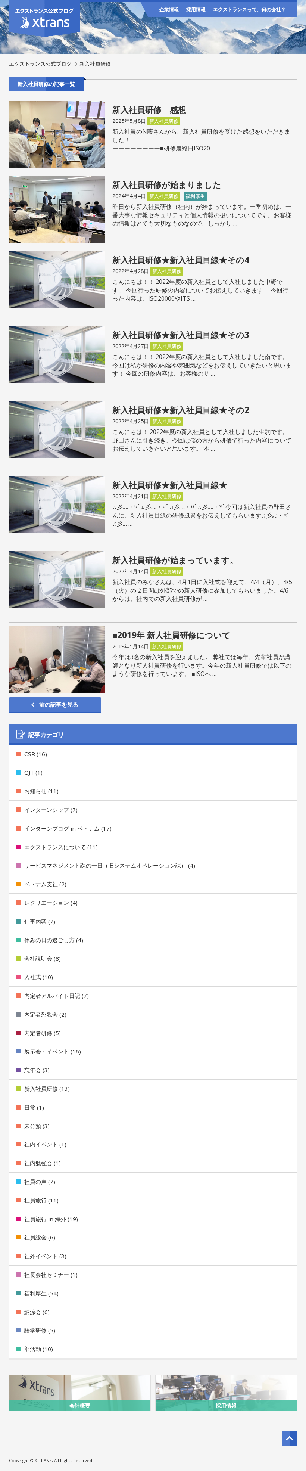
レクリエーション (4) (51, 902)
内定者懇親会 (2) (45, 1014)
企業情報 (169, 9)
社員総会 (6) (39, 1237)
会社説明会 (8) (42, 958)
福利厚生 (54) (41, 1293)
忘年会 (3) (37, 1070)
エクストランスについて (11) (61, 847)
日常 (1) (34, 1107)
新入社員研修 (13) (47, 1088)
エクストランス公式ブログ (40, 63)
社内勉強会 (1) (42, 1163)
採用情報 (196, 9)
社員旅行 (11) (41, 1200)
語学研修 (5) (39, 1330)
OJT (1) (33, 772)
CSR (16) (35, 754)
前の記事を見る (58, 704)
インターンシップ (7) (51, 809)
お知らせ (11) (41, 791)
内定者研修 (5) (42, 1033)
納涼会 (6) (37, 1312)
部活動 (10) (38, 1349)
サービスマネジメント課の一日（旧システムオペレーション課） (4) (109, 865)
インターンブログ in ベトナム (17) (68, 828)
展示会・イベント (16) (52, 1051)
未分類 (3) (37, 1126)
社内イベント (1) (45, 1144)
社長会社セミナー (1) (51, 1274)
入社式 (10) (38, 977)
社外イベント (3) (45, 1256)
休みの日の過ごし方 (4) (53, 940)
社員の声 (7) (39, 1181)
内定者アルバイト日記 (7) (56, 995)
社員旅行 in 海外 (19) (51, 1219)
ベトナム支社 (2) (45, 884)
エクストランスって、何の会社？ (249, 9)
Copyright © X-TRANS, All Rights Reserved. (51, 1460)
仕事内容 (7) (39, 921)
